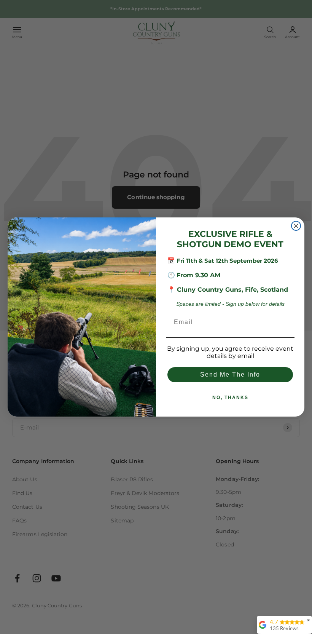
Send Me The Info (230, 374)
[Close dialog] (296, 225)
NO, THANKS (230, 397)
